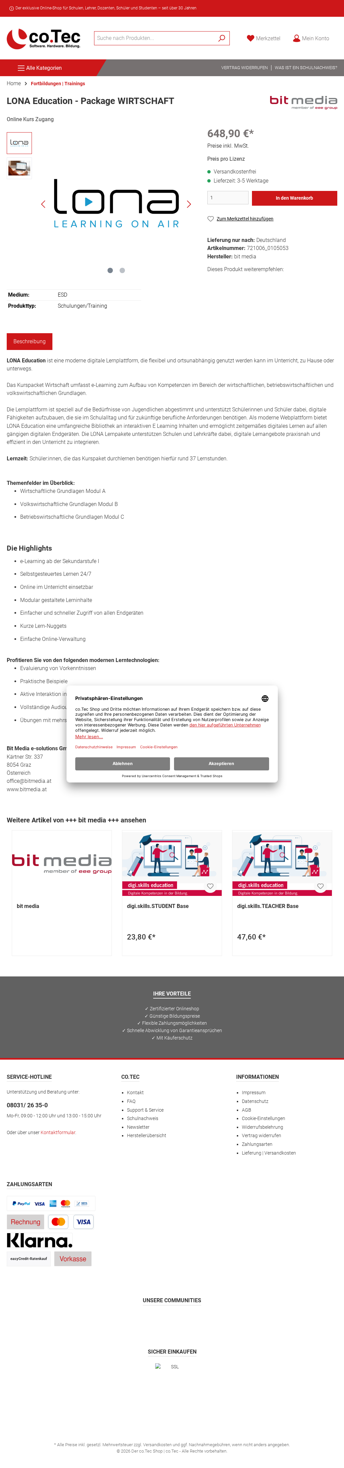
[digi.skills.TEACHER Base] (282, 864)
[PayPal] (51, 1203)
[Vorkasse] (73, 1259)
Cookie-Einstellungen (263, 1118)
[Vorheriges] (44, 204)
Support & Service (145, 1110)
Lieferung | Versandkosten (269, 1153)
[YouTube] (188, 1319)
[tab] (29, 341)
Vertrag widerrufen (244, 67)
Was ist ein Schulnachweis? (306, 67)
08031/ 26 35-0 (27, 1105)
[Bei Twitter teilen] (228, 281)
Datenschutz (255, 1101)
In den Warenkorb (294, 198)
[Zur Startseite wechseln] (44, 38)
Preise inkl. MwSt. (228, 146)
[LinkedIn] (204, 1319)
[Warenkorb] (339, 36)
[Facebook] (139, 1319)
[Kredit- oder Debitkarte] (71, 1222)
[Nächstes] (189, 204)
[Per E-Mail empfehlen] (274, 281)
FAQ (131, 1101)
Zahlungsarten (257, 1144)
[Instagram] (156, 1319)
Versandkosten (157, 1444)
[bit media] (303, 102)
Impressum (253, 1093)
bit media (28, 906)
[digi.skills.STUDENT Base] (172, 864)
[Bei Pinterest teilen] (243, 281)
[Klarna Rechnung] (40, 1240)
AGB (246, 1110)
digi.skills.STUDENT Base (158, 906)
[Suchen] (222, 38)
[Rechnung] (25, 1222)
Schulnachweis (142, 1118)
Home (14, 83)
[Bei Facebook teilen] (213, 281)
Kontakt (135, 1093)
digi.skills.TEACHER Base (268, 906)
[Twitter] (172, 1319)
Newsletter (138, 1127)
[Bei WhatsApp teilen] (258, 281)
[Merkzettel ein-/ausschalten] (210, 886)
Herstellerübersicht (146, 1135)
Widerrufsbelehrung (262, 1127)
